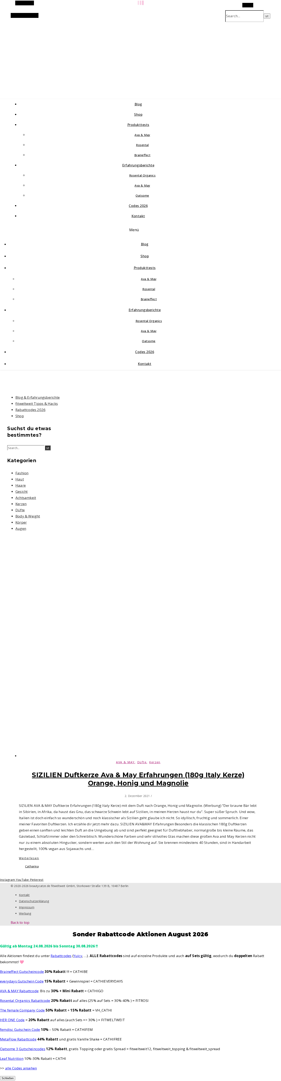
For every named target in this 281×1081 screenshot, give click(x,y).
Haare (20, 485)
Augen (20, 528)
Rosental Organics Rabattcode (25, 1000)
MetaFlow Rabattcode (18, 1039)
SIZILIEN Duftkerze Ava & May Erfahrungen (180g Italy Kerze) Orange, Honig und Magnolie (138, 779)
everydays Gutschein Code (22, 981)
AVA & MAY (125, 762)
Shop (138, 114)
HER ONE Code (12, 1019)
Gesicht (21, 491)
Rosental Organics (142, 175)
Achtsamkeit (25, 497)
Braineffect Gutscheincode (22, 971)
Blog (138, 104)
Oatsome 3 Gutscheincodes (22, 1048)
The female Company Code (22, 1010)
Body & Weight (27, 516)
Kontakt (138, 216)
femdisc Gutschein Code (20, 1029)
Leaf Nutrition (11, 1058)
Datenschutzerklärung (34, 901)
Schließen (8, 1078)
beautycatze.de (87, 55)
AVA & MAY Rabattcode (19, 991)
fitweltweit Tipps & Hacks (36, 403)
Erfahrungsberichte (138, 165)
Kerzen (21, 503)
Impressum (26, 907)
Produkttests (138, 124)
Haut (19, 479)
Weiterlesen (29, 858)
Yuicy (77, 955)
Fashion (21, 473)
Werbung (25, 913)
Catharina (32, 866)
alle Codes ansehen (21, 1068)
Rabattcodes (61, 955)
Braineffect (142, 155)
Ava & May (142, 135)
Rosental (142, 145)
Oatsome (142, 195)
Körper (21, 522)
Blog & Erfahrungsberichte (37, 397)
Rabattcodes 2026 (30, 409)
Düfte (20, 510)
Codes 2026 (138, 205)
